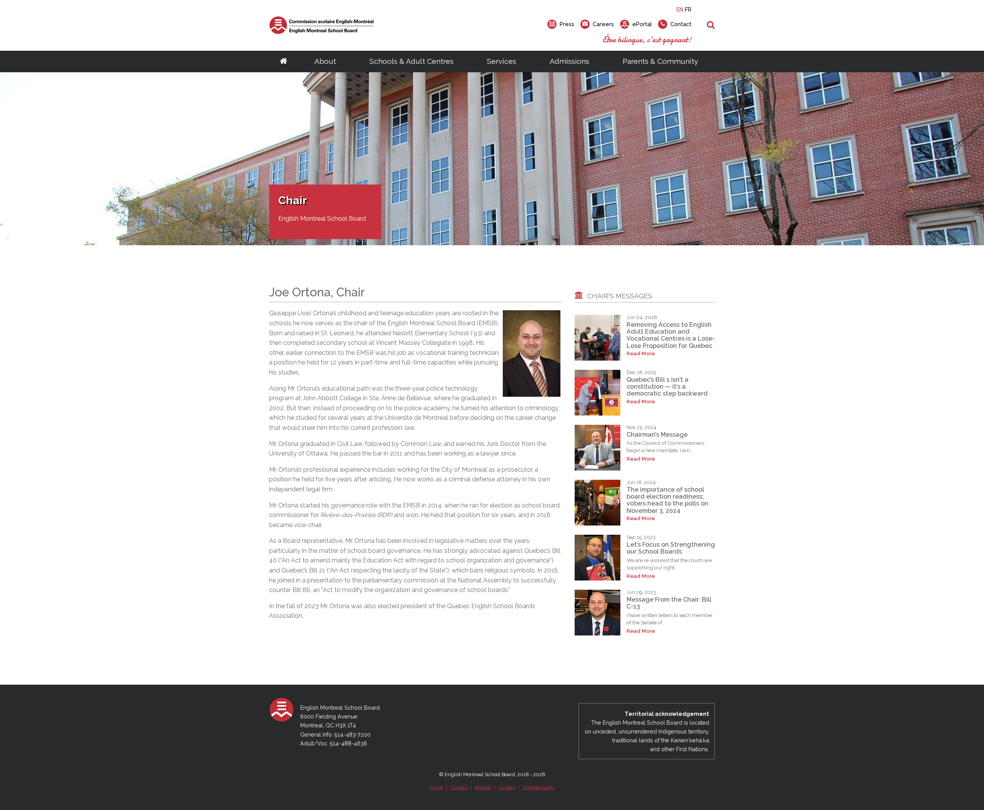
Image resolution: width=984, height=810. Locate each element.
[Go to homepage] (283, 61)
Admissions (569, 61)
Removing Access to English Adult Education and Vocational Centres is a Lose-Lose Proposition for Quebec (671, 335)
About (325, 61)
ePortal (483, 787)
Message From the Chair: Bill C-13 (669, 603)
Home (436, 787)
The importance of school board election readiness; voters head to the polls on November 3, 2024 (667, 500)
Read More (641, 353)
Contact (458, 787)
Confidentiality (539, 787)
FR (688, 9)
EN (679, 9)
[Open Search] (711, 25)
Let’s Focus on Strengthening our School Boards (671, 548)
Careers (506, 787)
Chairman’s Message (657, 434)
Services (501, 61)
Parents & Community (660, 61)
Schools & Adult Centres (411, 61)
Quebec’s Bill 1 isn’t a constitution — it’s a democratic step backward (667, 387)
